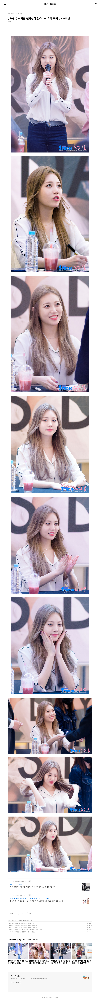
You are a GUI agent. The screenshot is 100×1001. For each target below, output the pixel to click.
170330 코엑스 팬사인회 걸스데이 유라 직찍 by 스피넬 (21, 925)
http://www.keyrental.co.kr (19, 881)
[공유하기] (15, 913)
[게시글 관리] (17, 913)
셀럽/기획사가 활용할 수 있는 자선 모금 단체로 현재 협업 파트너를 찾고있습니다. (36, 901)
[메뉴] (5, 4)
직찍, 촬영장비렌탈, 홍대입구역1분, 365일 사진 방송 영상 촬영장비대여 (33, 887)
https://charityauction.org (19, 895)
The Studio (50, 4)
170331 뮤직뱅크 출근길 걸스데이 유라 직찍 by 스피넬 (21, 927)
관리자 (56, 997)
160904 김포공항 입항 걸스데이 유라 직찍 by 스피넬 (21, 932)
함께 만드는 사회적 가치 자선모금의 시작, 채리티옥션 (30, 898)
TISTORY (50, 997)
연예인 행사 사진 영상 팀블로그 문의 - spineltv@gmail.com (29, 979)
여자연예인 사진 (12, 920)
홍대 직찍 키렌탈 (16, 884)
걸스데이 (19, 920)
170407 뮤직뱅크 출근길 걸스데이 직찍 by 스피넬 (20, 923)
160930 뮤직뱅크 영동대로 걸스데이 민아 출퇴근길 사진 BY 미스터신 (25, 930)
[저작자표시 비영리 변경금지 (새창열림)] (30, 913)
